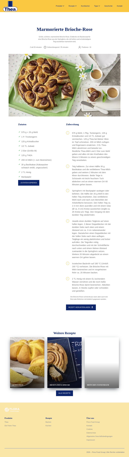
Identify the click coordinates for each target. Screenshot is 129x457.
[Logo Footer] (12, 409)
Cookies (89, 429)
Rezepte (72, 6)
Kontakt (119, 6)
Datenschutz (91, 433)
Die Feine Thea (10, 426)
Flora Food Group (93, 422)
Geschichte (108, 6)
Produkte (59, 6)
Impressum (90, 440)
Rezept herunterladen (79, 307)
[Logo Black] (15, 2)
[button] (63, 6)
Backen (48, 422)
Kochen (48, 426)
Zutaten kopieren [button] (29, 183)
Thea (6, 422)
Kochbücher (85, 6)
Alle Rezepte (64, 393)
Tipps (96, 6)
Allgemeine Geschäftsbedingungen (99, 436)
